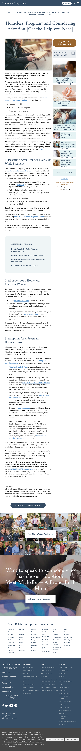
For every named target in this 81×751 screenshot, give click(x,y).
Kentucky (22, 650)
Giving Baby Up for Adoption (58, 13)
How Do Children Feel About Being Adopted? (28, 255)
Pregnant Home (28, 667)
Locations (6, 672)
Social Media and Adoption (64, 717)
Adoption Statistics (65, 707)
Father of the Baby (29, 684)
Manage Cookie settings (55, 739)
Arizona (10, 634)
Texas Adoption (20, 13)
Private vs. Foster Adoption (64, 697)
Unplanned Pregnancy (36, 13)
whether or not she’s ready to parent (20, 171)
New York (45, 644)
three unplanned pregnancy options (26, 99)
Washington (68, 637)
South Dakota (57, 647)
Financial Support (28, 687)
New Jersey (45, 639)
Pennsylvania (57, 637)
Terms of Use (7, 683)
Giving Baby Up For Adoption (28, 672)
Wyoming (67, 645)
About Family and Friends (31, 690)
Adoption (62, 673)
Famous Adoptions (65, 710)
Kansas (21, 648)
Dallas (57, 182)
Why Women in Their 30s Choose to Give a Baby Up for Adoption (68, 145)
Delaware (11, 648)
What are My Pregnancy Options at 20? (67, 136)
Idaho (21, 637)
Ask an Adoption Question (39, 599)
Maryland (34, 634)
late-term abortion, (31, 314)
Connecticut (11, 645)
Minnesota (34, 642)
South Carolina (55, 643)
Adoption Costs (46, 670)
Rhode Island (57, 640)
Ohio (54, 629)
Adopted (61, 676)
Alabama (11, 629)
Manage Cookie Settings (12, 696)
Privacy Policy (7, 687)
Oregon (55, 634)
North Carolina (44, 648)
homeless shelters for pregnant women (29, 217)
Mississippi (34, 645)
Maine (32, 632)
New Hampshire (45, 635)
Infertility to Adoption (48, 684)
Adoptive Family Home (48, 667)
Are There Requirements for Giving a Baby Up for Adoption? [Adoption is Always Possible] (64, 80)
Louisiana (34, 629)
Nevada (44, 632)
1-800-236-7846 (9, 667)
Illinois (21, 640)
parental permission (21, 300)
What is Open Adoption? (48, 687)
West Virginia (68, 640)
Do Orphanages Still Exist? (67, 722)
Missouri (33, 648)
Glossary (62, 713)
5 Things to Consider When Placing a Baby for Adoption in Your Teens (64, 127)
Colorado (11, 642)
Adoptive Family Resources (49, 690)
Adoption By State (64, 679)
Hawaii (21, 634)
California (11, 640)
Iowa (20, 645)
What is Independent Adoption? (65, 703)
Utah (65, 629)
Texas (55, 652)
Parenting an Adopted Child (66, 683)
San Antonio (63, 182)
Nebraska (45, 629)
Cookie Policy (7, 691)
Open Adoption (27, 693)
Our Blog (62, 724)
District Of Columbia (11, 651)
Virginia (66, 634)
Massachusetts (35, 637)
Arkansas (11, 637)
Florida (21, 629)
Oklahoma (56, 632)
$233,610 (20, 184)
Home (10, 13)
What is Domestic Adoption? (46, 674)
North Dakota (46, 651)
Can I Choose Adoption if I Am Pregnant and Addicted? (66, 163)
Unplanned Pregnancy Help (30, 680)
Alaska (10, 632)
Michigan (33, 640)
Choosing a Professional (49, 679)
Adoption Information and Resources (66, 669)
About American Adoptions (64, 689)
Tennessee (56, 650)
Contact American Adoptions (9, 678)
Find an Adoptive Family (30, 676)
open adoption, (24, 408)
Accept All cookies (72, 739)
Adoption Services (64, 693)
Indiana (21, 642)
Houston (64, 178)
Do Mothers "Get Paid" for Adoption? (25, 266)
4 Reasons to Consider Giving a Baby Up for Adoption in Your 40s (67, 155)
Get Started (67, 3)
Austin (70, 182)
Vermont (67, 632)
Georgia (21, 632)
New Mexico (45, 642)
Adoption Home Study (48, 682)
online (41, 149)
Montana (33, 650)
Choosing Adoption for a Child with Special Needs (62, 104)
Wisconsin (67, 642)
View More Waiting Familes (39, 534)
